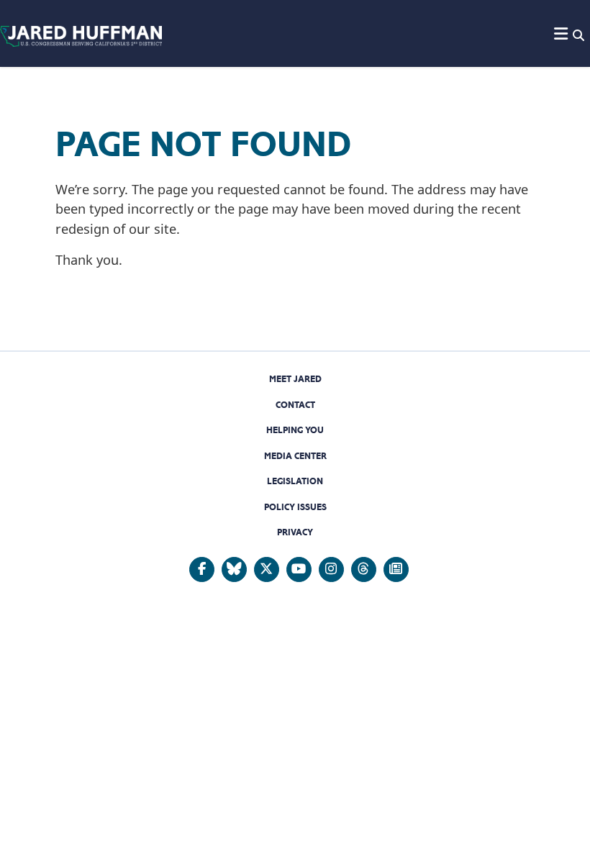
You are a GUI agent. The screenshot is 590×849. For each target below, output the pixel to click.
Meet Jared (295, 378)
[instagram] (331, 569)
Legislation (295, 481)
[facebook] (201, 569)
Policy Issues (295, 506)
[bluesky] (234, 569)
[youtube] (299, 569)
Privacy (295, 532)
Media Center (295, 455)
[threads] (363, 569)
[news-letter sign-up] (396, 569)
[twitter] (266, 569)
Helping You (295, 429)
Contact (295, 404)
